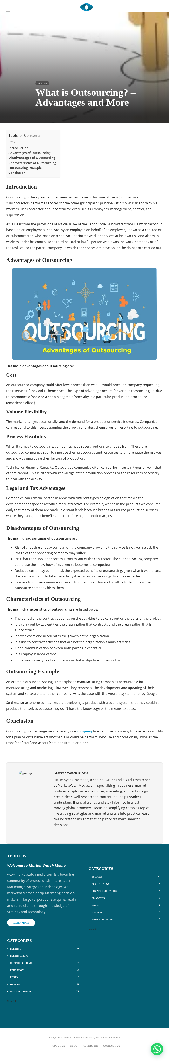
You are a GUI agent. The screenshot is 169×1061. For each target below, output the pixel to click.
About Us (58, 1045)
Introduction (18, 148)
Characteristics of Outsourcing (32, 163)
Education (44, 970)
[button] (157, 1049)
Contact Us (111, 1045)
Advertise (90, 1045)
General (44, 984)
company (84, 731)
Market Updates (44, 991)
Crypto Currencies (44, 962)
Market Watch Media (108, 1037)
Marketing (42, 83)
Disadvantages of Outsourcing (31, 158)
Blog (74, 1045)
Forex (44, 977)
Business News (44, 955)
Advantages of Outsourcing (29, 153)
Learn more (21, 922)
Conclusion (17, 173)
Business (44, 948)
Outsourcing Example (25, 168)
